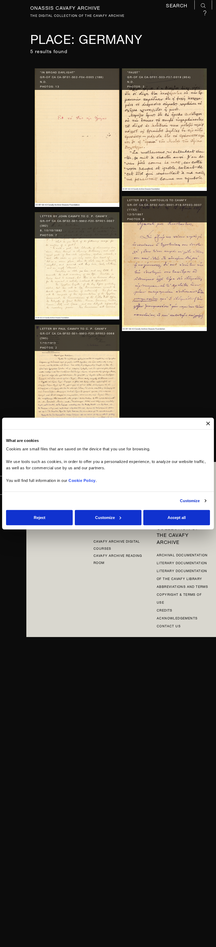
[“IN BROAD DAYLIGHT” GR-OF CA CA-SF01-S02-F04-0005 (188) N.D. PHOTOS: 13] (77, 136)
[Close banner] (208, 423)
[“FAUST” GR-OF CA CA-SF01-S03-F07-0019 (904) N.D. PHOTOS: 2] (164, 128)
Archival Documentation (182, 555)
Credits (165, 610)
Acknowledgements (177, 618)
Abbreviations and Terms (182, 586)
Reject (39, 517)
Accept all (177, 517)
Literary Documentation (182, 562)
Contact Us (169, 626)
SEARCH (177, 5)
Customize (190, 500)
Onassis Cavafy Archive (65, 7)
